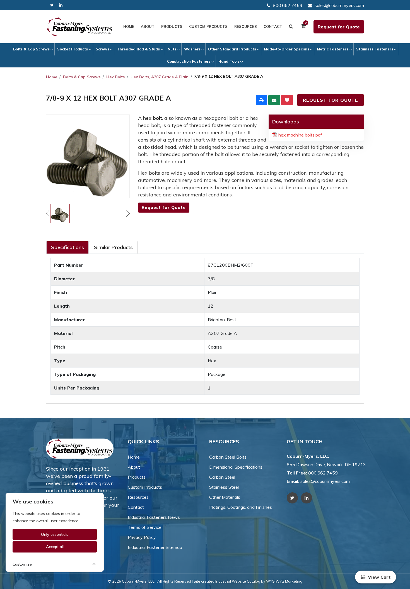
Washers (192, 49)
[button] (375, 577)
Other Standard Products (232, 49)
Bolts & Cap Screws (31, 49)
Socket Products (72, 49)
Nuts (172, 49)
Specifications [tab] (67, 247)
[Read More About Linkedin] (60, 5)
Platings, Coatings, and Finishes (240, 507)
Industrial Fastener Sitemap (155, 547)
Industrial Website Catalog (237, 581)
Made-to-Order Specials (286, 49)
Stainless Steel (224, 487)
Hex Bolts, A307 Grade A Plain (160, 76)
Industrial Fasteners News (154, 517)
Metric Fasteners (332, 49)
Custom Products (208, 26)
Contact (273, 26)
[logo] (80, 26)
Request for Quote (339, 27)
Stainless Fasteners (374, 49)
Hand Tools (229, 61)
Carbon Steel (222, 477)
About (148, 26)
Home (128, 26)
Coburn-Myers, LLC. (139, 581)
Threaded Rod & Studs (138, 49)
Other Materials (224, 497)
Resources (245, 26)
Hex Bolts (115, 76)
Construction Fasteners (189, 61)
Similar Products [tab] (113, 247)
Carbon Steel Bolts (228, 457)
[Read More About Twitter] (52, 5)
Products (171, 26)
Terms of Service (144, 527)
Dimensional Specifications (235, 467)
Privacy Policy (142, 537)
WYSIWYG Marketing (284, 581)
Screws (102, 49)
